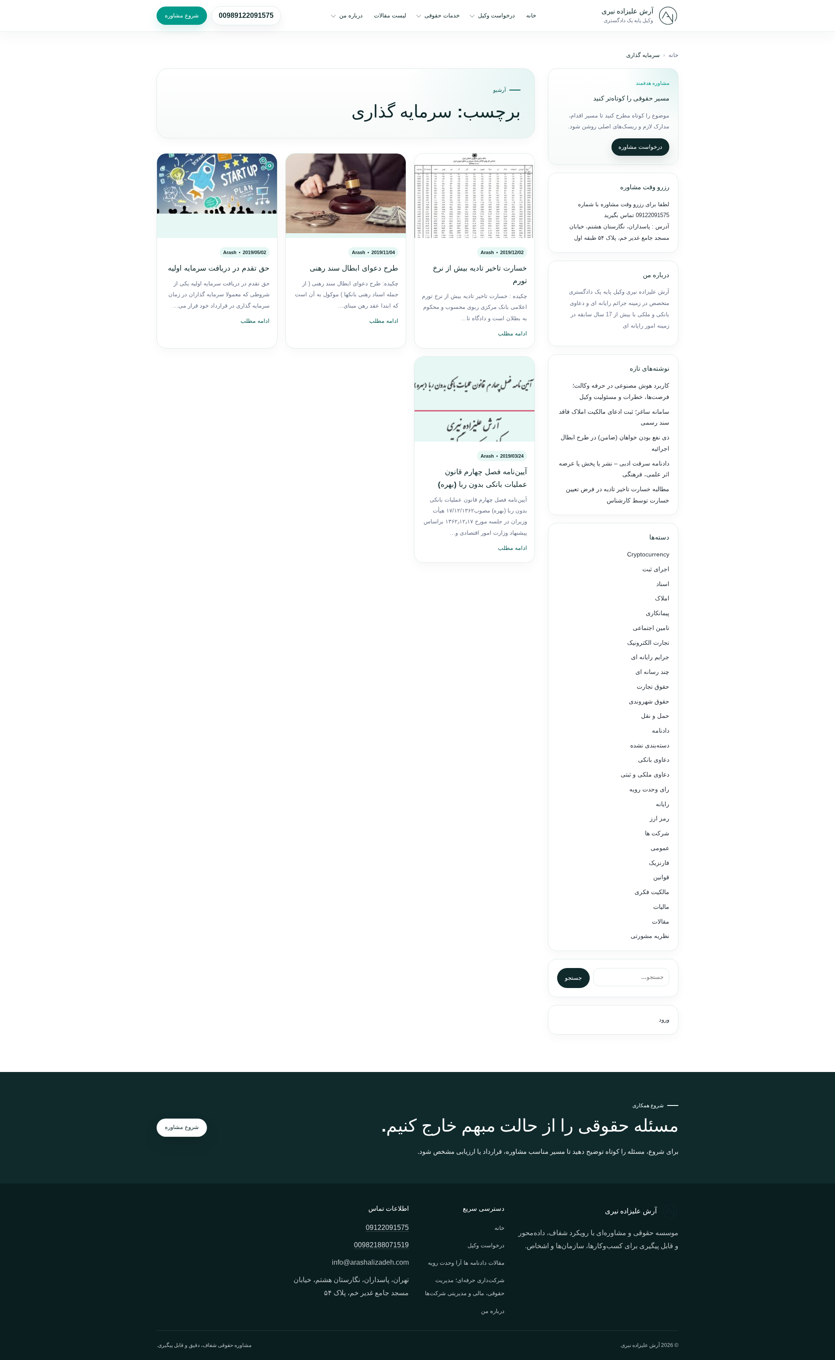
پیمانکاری (657, 613)
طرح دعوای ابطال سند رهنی (354, 268)
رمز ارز (659, 818)
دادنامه (660, 730)
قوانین (661, 877)
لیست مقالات (390, 15)
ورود (664, 1019)
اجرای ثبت (655, 569)
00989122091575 (246, 15)
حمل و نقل (655, 716)
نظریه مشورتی (650, 936)
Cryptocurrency (648, 554)
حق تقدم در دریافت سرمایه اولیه (219, 268)
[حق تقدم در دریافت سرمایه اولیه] (217, 196)
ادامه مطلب (512, 334)
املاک (662, 598)
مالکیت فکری (652, 892)
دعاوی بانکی (653, 760)
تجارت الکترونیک (648, 643)
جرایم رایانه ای (650, 657)
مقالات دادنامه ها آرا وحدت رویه (466, 1263)
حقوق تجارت (653, 686)
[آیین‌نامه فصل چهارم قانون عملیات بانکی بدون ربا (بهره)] (474, 399)
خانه (531, 15)
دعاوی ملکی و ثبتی (645, 774)
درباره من (351, 15)
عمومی (660, 848)
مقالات (660, 921)
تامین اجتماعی (651, 628)
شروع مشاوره (182, 15)
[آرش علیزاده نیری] (668, 15)
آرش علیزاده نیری (627, 11)
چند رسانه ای (652, 672)
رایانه (662, 804)
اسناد (662, 584)
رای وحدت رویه (649, 789)
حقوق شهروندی (649, 701)
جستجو (573, 978)
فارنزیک (659, 863)
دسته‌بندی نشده (649, 745)
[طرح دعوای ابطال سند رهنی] (346, 196)
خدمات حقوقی (442, 15)
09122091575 (651, 215)
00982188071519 (381, 1245)
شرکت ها (657, 833)
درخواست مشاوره (640, 147)
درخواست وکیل (496, 15)
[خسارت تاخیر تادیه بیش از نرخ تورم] (474, 196)
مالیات (661, 907)
